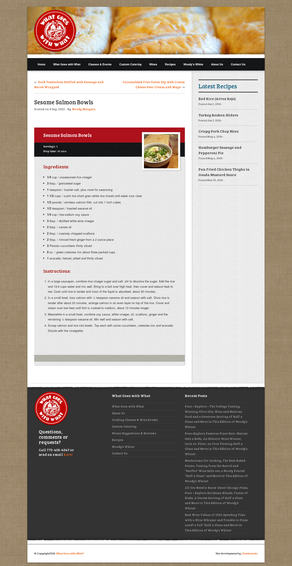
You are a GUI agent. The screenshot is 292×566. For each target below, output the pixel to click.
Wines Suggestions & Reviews (134, 433)
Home (41, 64)
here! (68, 454)
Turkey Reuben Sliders (218, 115)
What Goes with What (67, 64)
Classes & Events (100, 64)
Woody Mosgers (83, 109)
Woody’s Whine (193, 64)
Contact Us (238, 64)
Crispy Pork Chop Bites (218, 131)
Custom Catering (130, 64)
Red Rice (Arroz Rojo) (217, 98)
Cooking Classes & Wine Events (135, 420)
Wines (153, 64)
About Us (217, 64)
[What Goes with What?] (55, 31)
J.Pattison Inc (249, 553)
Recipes (170, 64)
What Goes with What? (70, 553)
